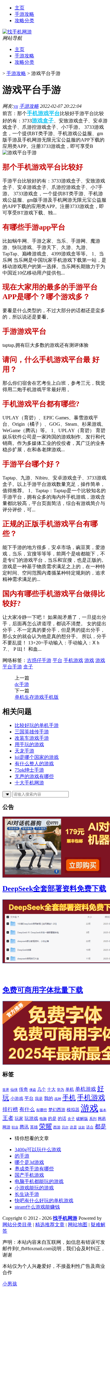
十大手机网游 (29, 782)
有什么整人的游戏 (34, 763)
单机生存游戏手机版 (37, 697)
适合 (90, 1127)
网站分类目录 (17, 1224)
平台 (54, 113)
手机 (69, 1097)
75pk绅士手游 (29, 770)
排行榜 (10, 1109)
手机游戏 (38, 113)
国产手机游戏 (29, 1175)
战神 (57, 1098)
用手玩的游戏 (29, 744)
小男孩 (9, 1283)
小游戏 (16, 1098)
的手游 (22, 1155)
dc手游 (22, 684)
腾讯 (24, 1126)
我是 (39, 1099)
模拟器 (73, 1109)
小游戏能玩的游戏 (34, 1187)
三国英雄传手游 (32, 731)
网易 (102, 1118)
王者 (7, 1118)
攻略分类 (24, 20)
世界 (5, 1089)
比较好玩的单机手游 (37, 725)
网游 (6, 1127)
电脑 (43, 1119)
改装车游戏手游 (32, 738)
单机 (69, 1089)
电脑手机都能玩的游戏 (39, 1181)
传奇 (23, 1089)
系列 (93, 1119)
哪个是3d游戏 (29, 1162)
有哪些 (41, 1110)
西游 (57, 1127)
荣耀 (45, 1126)
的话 (62, 1118)
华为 (60, 1089)
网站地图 (77, 1224)
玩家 (19, 1118)
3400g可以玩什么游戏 (38, 1149)
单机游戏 (85, 1089)
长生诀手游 (27, 1194)
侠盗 (32, 1089)
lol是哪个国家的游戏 (37, 757)
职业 (15, 1127)
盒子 (48, 121)
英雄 (34, 1127)
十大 (51, 1089)
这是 (73, 1127)
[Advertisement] (55, 1342)
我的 (48, 1098)
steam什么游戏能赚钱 (37, 1207)
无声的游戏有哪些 (34, 776)
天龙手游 (24, 750)
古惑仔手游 (39, 660)
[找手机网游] (17, 31)
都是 (100, 1126)
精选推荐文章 (49, 1224)
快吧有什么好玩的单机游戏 (44, 1200)
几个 (41, 1089)
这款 (81, 1127)
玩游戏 (31, 1118)
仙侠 (14, 1089)
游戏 (37, 121)
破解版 (82, 1118)
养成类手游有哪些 (34, 1168)
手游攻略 (24, 14)
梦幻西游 (56, 1109)
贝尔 (65, 1127)
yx (16, 106)
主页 (19, 7)
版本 (103, 1110)
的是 (52, 1118)
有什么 (27, 1109)
